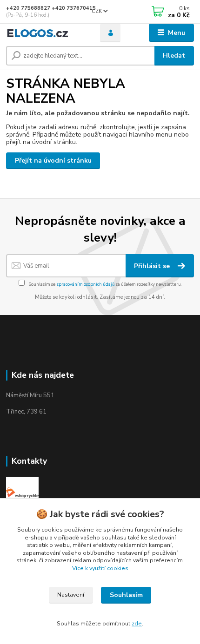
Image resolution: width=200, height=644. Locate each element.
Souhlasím (126, 595)
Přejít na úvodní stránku (53, 160)
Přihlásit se (153, 266)
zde (137, 623)
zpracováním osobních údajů (85, 284)
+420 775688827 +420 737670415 (51, 8)
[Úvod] (45, 33)
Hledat (174, 55)
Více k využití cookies (100, 568)
